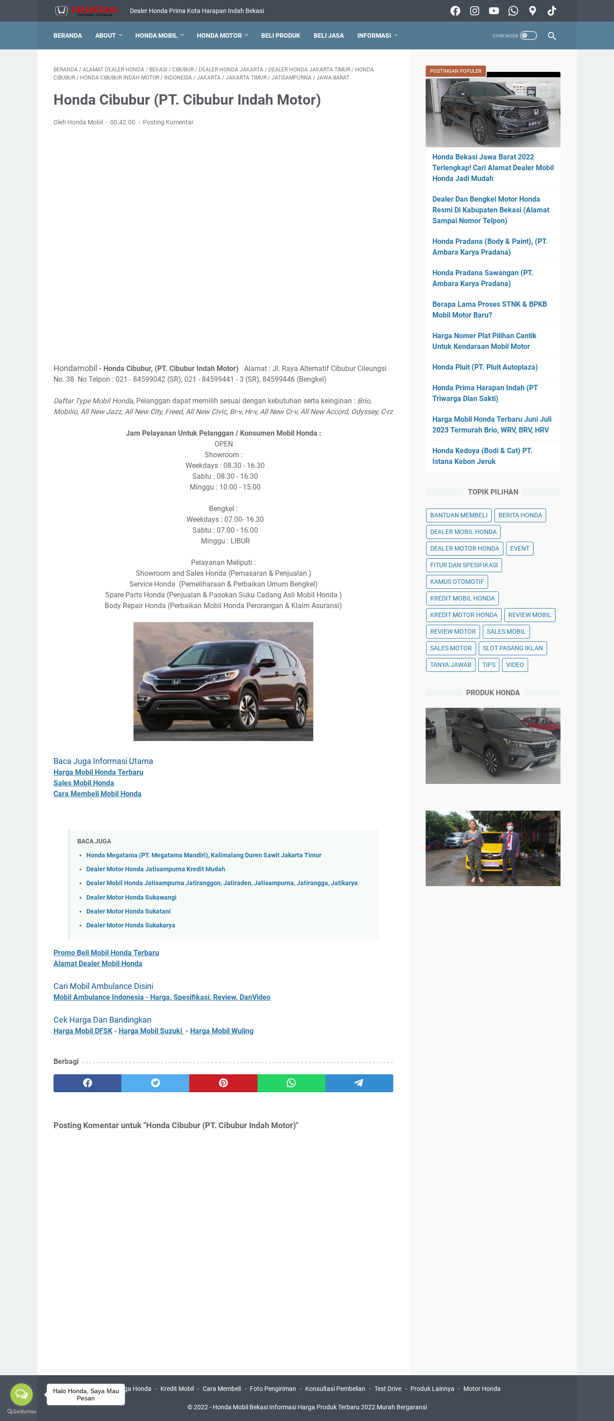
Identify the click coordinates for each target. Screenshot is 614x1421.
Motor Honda (482, 1388)
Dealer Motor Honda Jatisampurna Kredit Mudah (155, 869)
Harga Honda (132, 1388)
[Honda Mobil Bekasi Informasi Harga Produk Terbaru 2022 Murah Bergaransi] (91, 11)
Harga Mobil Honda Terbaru (98, 772)
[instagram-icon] (473, 11)
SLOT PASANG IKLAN (513, 648)
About (105, 35)
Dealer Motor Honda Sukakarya (130, 925)
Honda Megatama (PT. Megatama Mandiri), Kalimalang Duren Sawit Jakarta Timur (203, 855)
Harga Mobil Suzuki (151, 1031)
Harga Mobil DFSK (82, 1031)
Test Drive (387, 1388)
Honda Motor (219, 35)
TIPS (488, 664)
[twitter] (155, 1083)
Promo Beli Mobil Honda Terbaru (106, 953)
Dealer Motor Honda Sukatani (128, 911)
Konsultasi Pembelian (335, 1388)
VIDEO (515, 664)
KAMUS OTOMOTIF (457, 581)
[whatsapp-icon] (512, 11)
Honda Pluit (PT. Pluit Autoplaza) (485, 367)
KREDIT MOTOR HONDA (464, 614)
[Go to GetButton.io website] (21, 1412)
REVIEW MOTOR (453, 631)
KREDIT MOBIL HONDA (462, 598)
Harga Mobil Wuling (222, 1031)
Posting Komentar (168, 122)
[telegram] (359, 1083)
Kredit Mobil (177, 1388)
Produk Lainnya (432, 1388)
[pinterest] (223, 1083)
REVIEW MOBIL (530, 614)
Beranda (67, 35)
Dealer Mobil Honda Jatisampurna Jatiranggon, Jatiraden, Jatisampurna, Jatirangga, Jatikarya (222, 883)
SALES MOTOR (451, 648)
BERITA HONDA (520, 515)
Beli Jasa (329, 35)
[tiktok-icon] (551, 11)
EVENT (519, 548)
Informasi (374, 35)
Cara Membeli (222, 1388)
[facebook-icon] (454, 11)
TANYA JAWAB (451, 664)
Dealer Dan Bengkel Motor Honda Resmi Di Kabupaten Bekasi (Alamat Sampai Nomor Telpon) (490, 210)
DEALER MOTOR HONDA (464, 548)
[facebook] (87, 1083)
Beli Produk (280, 35)
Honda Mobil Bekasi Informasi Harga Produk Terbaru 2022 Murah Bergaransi (320, 1407)
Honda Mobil (156, 35)
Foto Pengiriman (273, 1388)
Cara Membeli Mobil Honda (97, 794)
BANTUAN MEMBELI (459, 515)
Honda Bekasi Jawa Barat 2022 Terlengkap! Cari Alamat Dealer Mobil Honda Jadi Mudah (493, 168)
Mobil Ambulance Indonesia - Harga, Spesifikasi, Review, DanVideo (162, 997)
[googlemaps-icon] (531, 11)
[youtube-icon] (493, 11)
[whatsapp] (291, 1083)
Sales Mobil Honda (83, 783)
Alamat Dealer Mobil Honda (97, 963)
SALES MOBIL (506, 631)
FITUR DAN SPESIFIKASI (464, 565)
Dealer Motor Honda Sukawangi (131, 897)
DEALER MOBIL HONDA (463, 531)
